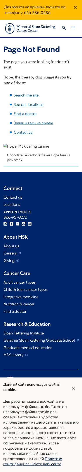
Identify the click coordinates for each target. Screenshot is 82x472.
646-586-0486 (37, 12)
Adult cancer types (19, 282)
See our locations (28, 104)
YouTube (23, 224)
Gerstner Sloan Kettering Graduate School (39, 340)
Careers (10, 253)
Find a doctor (25, 113)
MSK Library (13, 355)
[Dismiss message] (75, 9)
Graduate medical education (27, 348)
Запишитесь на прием (33, 123)
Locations (11, 204)
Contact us (23, 132)
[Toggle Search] (63, 28)
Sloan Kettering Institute (23, 333)
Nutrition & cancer (19, 304)
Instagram (5, 224)
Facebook (11, 224)
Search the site (26, 95)
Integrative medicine (20, 297)
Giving (9, 260)
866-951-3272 (15, 217)
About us (11, 246)
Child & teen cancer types (25, 289)
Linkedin (29, 224)
